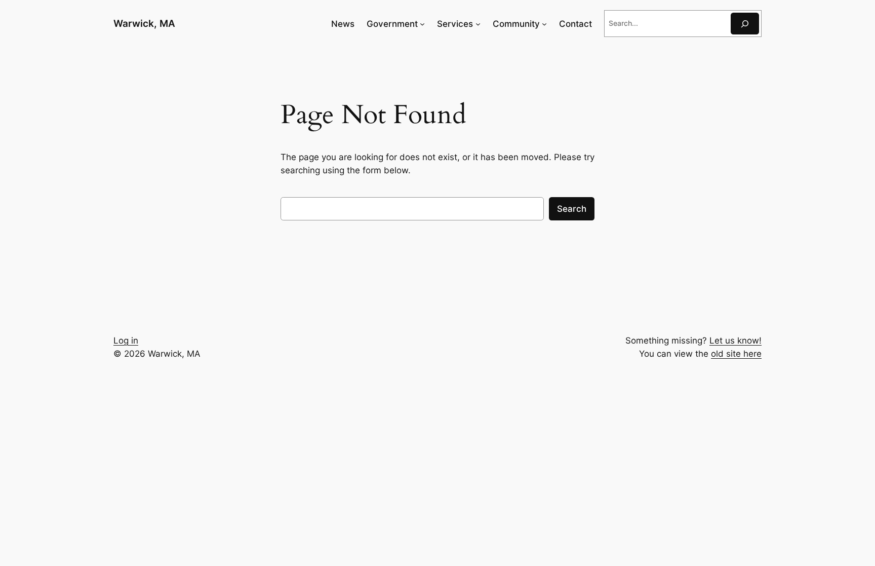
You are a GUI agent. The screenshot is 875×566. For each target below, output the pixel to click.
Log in (125, 340)
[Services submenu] (478, 23)
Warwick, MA (144, 23)
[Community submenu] (544, 23)
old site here (736, 354)
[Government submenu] (422, 23)
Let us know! (735, 340)
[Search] (745, 23)
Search (571, 209)
